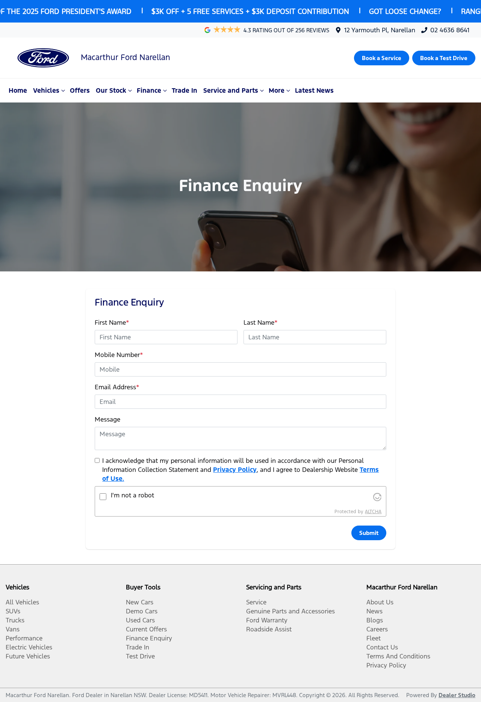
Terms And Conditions (398, 656)
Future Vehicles (28, 656)
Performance (24, 638)
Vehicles (46, 90)
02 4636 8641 (449, 30)
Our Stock (111, 90)
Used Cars (140, 620)
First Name (112, 322)
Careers (377, 629)
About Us (379, 602)
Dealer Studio (457, 695)
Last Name (261, 322)
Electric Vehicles (29, 647)
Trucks (15, 620)
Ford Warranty (266, 620)
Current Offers (146, 629)
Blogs (374, 620)
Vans (13, 629)
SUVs (13, 611)
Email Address (117, 387)
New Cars (139, 602)
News (374, 611)
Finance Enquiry (149, 638)
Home (18, 90)
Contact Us (382, 647)
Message (107, 419)
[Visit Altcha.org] (377, 497)
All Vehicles (22, 602)
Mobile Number (119, 355)
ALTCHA (373, 512)
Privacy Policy (235, 469)
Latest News (314, 90)
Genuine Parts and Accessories (290, 611)
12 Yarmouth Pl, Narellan (379, 30)
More (276, 90)
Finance (149, 90)
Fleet (373, 638)
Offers (80, 90)
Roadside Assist (269, 629)
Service (256, 602)
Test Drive (140, 656)
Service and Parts (230, 90)
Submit (368, 532)
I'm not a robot (132, 495)
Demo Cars (141, 611)
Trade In (184, 90)
